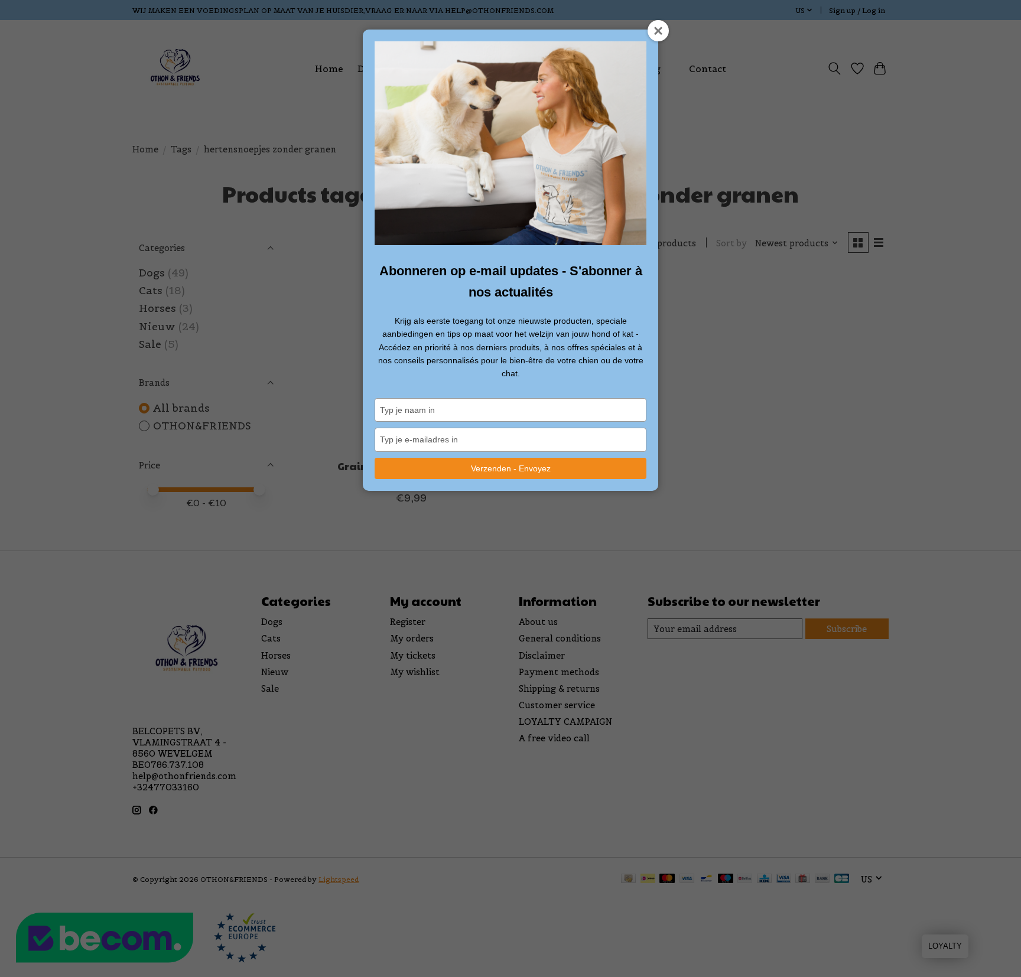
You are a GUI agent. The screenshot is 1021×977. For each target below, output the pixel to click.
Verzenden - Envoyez (511, 468)
